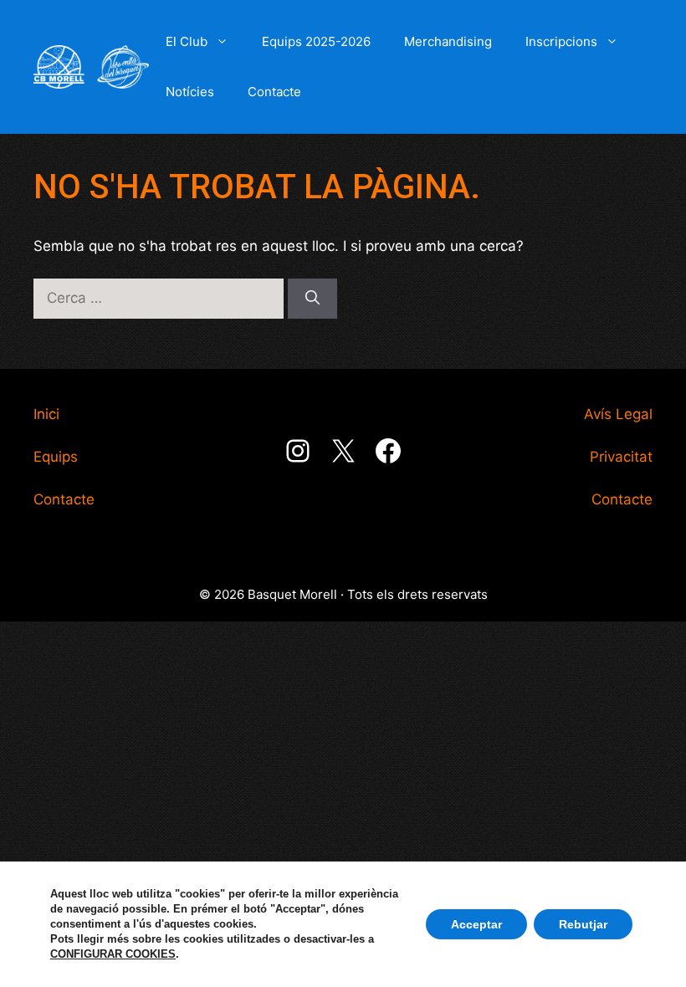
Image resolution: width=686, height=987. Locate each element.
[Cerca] (312, 299)
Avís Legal (618, 414)
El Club (186, 41)
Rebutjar (583, 924)
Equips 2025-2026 (316, 41)
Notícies (190, 92)
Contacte (274, 92)
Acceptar (476, 924)
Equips (55, 456)
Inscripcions (561, 41)
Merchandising (448, 41)
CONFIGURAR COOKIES (113, 954)
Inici (46, 414)
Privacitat (621, 456)
